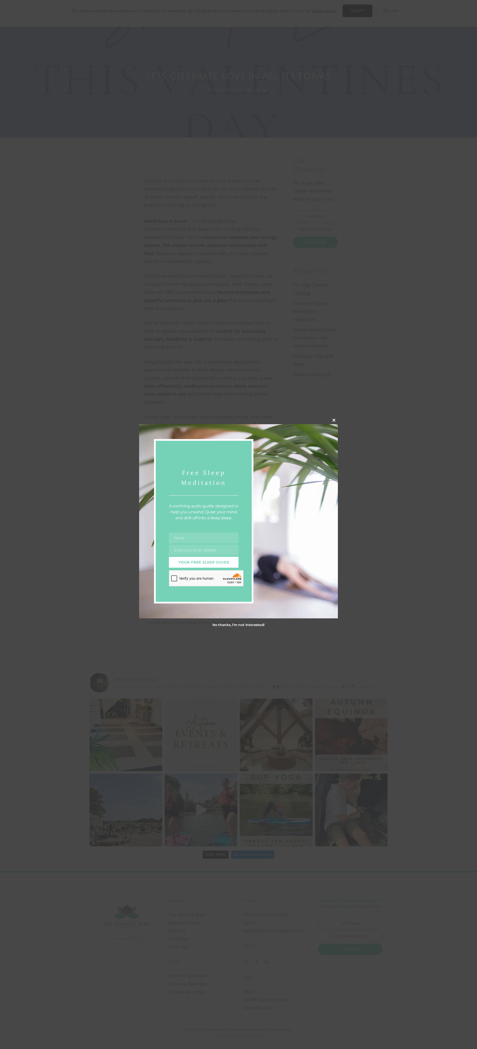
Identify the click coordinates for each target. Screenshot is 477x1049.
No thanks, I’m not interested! (238, 625)
